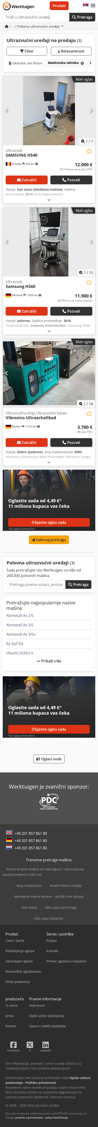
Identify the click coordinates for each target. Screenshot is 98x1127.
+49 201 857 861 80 (31, 833)
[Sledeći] (91, 110)
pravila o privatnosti (29, 1117)
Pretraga (84, 17)
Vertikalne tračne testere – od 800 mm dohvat (49, 896)
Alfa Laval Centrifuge (61, 907)
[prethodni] (7, 110)
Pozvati (73, 179)
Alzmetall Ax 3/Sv (20, 634)
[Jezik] (85, 5)
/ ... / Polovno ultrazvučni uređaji (34, 26)
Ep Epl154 (14, 643)
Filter (29, 51)
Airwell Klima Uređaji (66, 885)
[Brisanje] (82, 63)
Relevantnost (72, 51)
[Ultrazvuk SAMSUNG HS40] (49, 110)
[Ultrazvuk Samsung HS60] (49, 241)
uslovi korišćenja (56, 1117)
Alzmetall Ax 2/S (20, 615)
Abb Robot (29, 907)
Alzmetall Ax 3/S (20, 624)
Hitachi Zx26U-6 (19, 653)
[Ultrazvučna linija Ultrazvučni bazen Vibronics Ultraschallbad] (49, 373)
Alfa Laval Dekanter (49, 918)
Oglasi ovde (51, 758)
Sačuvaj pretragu (50, 539)
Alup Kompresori (29, 885)
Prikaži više (50, 661)
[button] (93, 5)
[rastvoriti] (49, 199)
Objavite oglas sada (49, 522)
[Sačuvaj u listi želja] (89, 151)
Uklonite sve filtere (26, 63)
